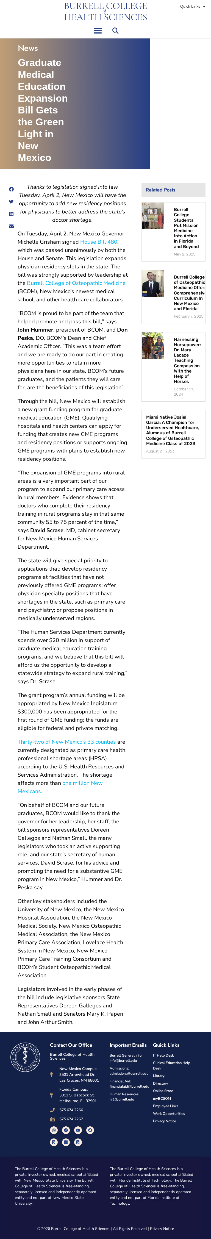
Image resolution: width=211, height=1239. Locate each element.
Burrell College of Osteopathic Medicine (76, 283)
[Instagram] (54, 1130)
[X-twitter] (54, 1142)
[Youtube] (78, 1130)
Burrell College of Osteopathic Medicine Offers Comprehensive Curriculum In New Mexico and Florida (190, 292)
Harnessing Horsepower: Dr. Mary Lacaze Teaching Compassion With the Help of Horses (187, 360)
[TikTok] (66, 1130)
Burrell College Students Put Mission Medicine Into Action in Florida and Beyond (186, 228)
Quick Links (190, 6)
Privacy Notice (162, 1228)
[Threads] (78, 1142)
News (28, 48)
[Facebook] (90, 1130)
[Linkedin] (66, 1142)
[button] (97, 30)
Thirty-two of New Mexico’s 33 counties (67, 742)
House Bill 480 (98, 242)
